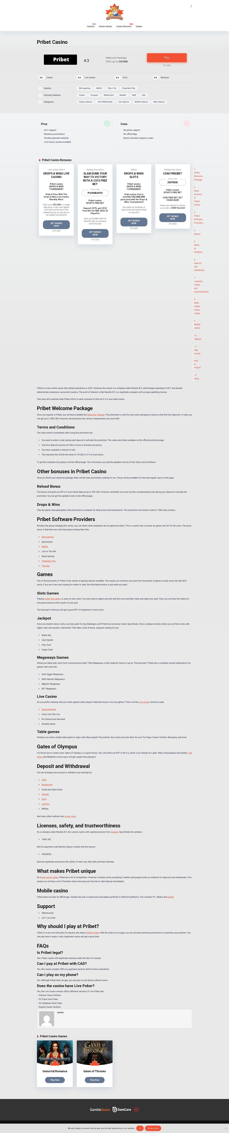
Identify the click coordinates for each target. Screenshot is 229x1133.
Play (166, 57)
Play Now (55, 1080)
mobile (170, 897)
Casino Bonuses (123, 26)
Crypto (82, 95)
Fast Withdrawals (105, 102)
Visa (143, 95)
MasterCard (47, 784)
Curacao (114, 832)
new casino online (50, 877)
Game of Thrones (94, 1071)
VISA (44, 780)
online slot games (52, 599)
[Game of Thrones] (95, 1065)
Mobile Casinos (141, 102)
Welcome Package (96, 415)
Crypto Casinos (85, 102)
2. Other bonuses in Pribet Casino (194, 196)
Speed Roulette (49, 709)
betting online (93, 932)
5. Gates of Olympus (194, 246)
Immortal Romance (55, 1071)
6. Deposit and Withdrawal (194, 264)
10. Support (194, 337)
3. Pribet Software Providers (194, 217)
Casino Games (105, 26)
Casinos (90, 26)
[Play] (60, 64)
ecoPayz (46, 804)
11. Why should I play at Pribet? (194, 357)
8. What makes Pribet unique (194, 306)
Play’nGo (46, 566)
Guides (139, 26)
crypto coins (70, 816)
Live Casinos (123, 102)
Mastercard (109, 95)
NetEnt (99, 88)
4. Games (194, 232)
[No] (225, 1128)
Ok (140, 1128)
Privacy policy (153, 1128)
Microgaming (84, 88)
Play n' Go (112, 88)
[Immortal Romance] (55, 1065)
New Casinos (159, 102)
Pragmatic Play (128, 88)
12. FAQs (194, 377)
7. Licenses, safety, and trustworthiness (194, 284)
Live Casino (144, 702)
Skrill (134, 95)
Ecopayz (94, 95)
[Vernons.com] (114, 11)
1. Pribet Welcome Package (194, 174)
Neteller (123, 95)
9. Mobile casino (194, 324)
